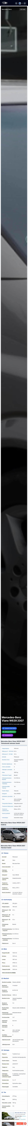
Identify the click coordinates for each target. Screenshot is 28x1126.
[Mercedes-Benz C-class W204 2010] (8, 1116)
